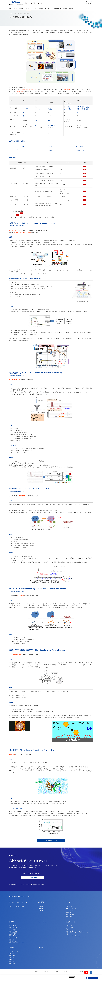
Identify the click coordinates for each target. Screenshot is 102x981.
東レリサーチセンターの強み (16, 906)
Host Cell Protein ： (14, 213)
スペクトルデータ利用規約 (73, 936)
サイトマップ (64, 971)
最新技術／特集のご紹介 (15, 928)
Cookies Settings (82, 977)
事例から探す (41, 906)
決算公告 (11, 961)
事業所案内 (12, 955)
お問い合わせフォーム (32, 877)
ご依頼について (57, 8)
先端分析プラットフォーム (16, 936)
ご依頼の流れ (14, 884)
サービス (35, 8)
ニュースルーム (48, 8)
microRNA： (12, 215)
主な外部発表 (12, 930)
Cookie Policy (71, 976)
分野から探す (19, 13)
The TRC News (70, 910)
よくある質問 (69, 928)
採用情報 (71, 8)
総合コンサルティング (72, 908)
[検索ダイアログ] (91, 1)
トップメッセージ (13, 951)
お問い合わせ (90, 3)
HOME (11, 13)
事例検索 (11, 940)
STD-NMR (80, 146)
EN (88, 1)
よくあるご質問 (25, 884)
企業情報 (65, 8)
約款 (67, 934)
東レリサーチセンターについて (16, 8)
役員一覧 (11, 957)
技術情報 (41, 8)
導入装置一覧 (12, 926)
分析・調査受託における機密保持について (77, 932)
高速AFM (51, 150)
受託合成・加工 (70, 914)
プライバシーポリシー (46, 971)
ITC (52, 146)
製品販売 (68, 912)
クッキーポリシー (56, 971)
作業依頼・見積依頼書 (38, 884)
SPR (23, 146)
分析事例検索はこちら (51, 840)
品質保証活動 (12, 963)
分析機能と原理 (13, 932)
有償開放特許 (12, 934)
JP (86, 1)
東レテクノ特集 (13, 938)
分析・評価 (28, 8)
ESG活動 (11, 959)
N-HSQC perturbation (23, 150)
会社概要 (11, 953)
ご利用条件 (37, 971)
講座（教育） (69, 916)
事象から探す (41, 910)
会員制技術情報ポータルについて (17, 942)
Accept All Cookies (93, 977)
